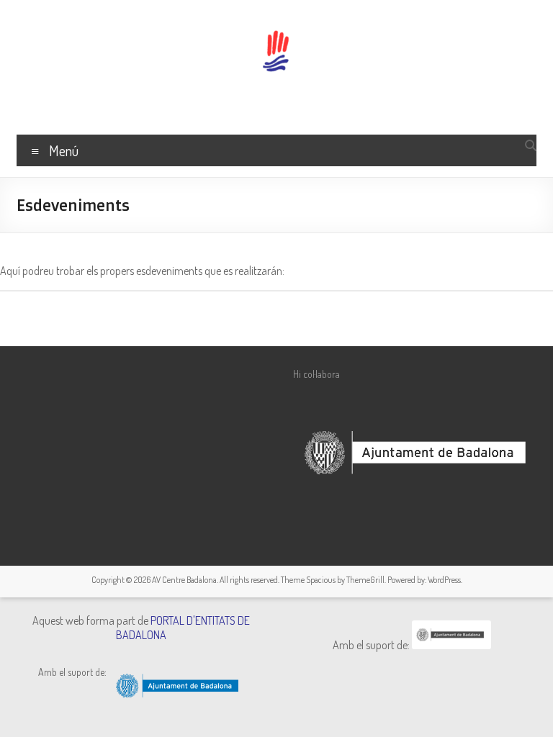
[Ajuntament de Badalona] (451, 645)
